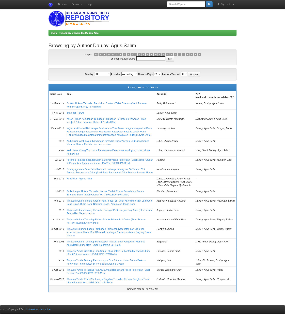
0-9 (96, 54)
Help (89, 4)
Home (63, 4)
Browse (76, 4)
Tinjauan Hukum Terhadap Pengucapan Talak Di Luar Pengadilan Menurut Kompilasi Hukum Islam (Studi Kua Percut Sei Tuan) (106, 243)
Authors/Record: (171, 74)
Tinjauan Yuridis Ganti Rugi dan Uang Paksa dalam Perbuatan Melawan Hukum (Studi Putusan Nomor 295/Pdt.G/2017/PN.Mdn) (108, 252)
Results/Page (145, 74)
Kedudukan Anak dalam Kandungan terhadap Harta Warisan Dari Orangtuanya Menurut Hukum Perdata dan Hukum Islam (108, 142)
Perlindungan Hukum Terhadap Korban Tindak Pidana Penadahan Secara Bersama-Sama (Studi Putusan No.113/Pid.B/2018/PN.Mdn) (105, 193)
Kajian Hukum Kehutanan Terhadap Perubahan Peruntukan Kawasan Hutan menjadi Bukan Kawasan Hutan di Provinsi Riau (106, 120)
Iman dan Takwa (75, 112)
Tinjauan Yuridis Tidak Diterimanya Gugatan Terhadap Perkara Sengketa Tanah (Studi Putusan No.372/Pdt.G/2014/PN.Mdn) (108, 280)
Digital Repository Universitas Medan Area (75, 32)
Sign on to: (226, 4)
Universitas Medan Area (38, 309)
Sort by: (89, 74)
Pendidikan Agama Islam (80, 178)
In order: (116, 74)
